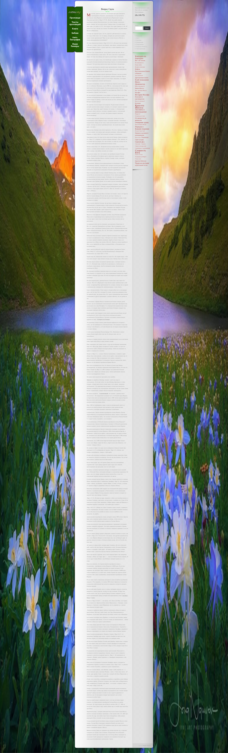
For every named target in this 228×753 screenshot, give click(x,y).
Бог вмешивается (139, 63)
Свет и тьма (139, 140)
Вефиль (137, 69)
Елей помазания (142, 80)
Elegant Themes (147, 745)
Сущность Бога (140, 151)
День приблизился (139, 75)
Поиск (136, 25)
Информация (139, 36)
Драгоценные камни (141, 78)
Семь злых (137, 144)
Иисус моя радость (140, 86)
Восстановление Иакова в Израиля (142, 72)
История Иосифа (142, 95)
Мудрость (137, 114)
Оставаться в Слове (140, 116)
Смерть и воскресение (140, 146)
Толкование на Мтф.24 (140, 156)
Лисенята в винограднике (141, 111)
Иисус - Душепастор (140, 83)
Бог (136, 60)
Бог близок (141, 60)
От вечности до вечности (140, 119)
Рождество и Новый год (141, 46)
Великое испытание (140, 67)
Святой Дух (140, 142)
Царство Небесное (140, 161)
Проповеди (138, 40)
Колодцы (138, 103)
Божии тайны (138, 65)
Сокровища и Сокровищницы (142, 148)
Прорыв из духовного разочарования (141, 134)
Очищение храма (142, 122)
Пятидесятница (139, 42)
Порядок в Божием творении (142, 128)
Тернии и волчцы (138, 154)
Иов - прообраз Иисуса (141, 90)
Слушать (143, 144)
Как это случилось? (140, 101)
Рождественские (140, 44)
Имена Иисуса (139, 88)
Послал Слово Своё (140, 131)
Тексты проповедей (140, 48)
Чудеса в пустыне (142, 163)
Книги (137, 38)
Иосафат (137, 92)
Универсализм (138, 158)
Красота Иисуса (139, 106)
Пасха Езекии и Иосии (140, 124)
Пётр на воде (138, 137)
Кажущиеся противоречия (139, 98)
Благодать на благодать (140, 57)
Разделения (145, 137)
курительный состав (141, 165)
